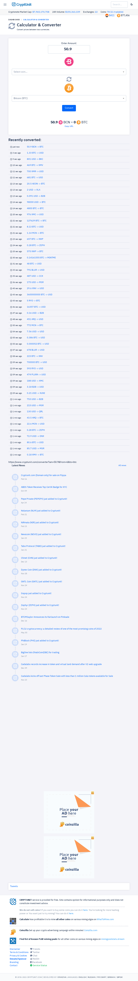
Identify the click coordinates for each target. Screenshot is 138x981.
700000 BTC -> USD (37, 362)
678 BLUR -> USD (35, 350)
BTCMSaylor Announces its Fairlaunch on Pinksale (45, 617)
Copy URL (69, 126)
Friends (36, 949)
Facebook (37, 962)
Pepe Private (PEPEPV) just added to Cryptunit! (44, 499)
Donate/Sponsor (18, 959)
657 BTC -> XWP (35, 239)
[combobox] (69, 72)
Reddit (35, 959)
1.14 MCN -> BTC (35, 233)
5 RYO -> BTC (33, 301)
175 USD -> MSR (35, 282)
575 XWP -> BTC (35, 251)
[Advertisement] (69, 738)
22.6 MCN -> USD (35, 424)
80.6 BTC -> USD (35, 442)
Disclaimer (15, 949)
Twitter (36, 952)
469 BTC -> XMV (35, 165)
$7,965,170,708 (40, 12)
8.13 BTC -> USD (35, 227)
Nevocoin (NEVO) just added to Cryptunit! (41, 534)
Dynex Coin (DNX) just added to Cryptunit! (41, 570)
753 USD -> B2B (35, 399)
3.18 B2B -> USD (35, 387)
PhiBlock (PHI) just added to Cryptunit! (40, 641)
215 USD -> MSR (35, 405)
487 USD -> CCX (35, 276)
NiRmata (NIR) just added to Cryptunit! (40, 523)
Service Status (39, 965)
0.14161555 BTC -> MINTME (41, 258)
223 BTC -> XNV (35, 356)
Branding (14, 962)
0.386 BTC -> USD (36, 338)
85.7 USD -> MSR (35, 448)
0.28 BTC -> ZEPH (36, 245)
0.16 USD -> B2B (35, 313)
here (85, 910)
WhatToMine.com (105, 919)
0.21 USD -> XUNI (36, 393)
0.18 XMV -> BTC (35, 455)
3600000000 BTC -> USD (39, 295)
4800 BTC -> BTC (35, 208)
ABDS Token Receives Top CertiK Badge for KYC (44, 487)
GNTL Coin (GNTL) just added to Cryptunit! (41, 582)
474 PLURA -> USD (36, 375)
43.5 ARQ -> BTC (35, 418)
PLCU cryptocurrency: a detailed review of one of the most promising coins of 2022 (61, 629)
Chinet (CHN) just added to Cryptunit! (39, 558)
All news (122, 466)
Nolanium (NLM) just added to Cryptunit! (40, 511)
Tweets (14, 886)
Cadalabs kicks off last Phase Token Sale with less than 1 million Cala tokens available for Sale (67, 676)
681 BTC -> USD (35, 177)
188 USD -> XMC (35, 381)
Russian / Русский (97, 977)
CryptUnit (23, 5)
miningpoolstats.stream (112, 939)
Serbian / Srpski (115, 977)
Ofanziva (61, 977)
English (82, 977)
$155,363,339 (72, 12)
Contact (14, 965)
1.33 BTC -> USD (35, 153)
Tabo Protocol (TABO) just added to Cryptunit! (43, 546)
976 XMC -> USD (35, 214)
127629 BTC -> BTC (36, 221)
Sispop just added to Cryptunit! (36, 593)
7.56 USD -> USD (35, 332)
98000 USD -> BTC (36, 202)
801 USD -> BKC (35, 159)
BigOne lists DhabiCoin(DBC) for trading (40, 652)
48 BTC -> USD (34, 264)
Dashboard (14, 20)
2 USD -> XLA (33, 190)
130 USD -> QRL (35, 412)
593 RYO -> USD (35, 368)
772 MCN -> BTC (35, 325)
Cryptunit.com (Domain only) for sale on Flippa (43, 475)
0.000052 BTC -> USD (38, 344)
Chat (34, 956)
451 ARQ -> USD (35, 319)
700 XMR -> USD (35, 171)
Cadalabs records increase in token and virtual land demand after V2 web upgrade (61, 664)
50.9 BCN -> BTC (35, 147)
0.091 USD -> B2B (36, 196)
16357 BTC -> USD (36, 307)
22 (96, 12)
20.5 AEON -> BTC (36, 184)
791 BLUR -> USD (35, 270)
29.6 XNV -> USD (35, 288)
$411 (111, 15)
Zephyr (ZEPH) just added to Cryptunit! (40, 605)
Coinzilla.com (90, 930)
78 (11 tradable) (115, 12)
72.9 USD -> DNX (35, 436)
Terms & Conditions (19, 952)
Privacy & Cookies (18, 956)
